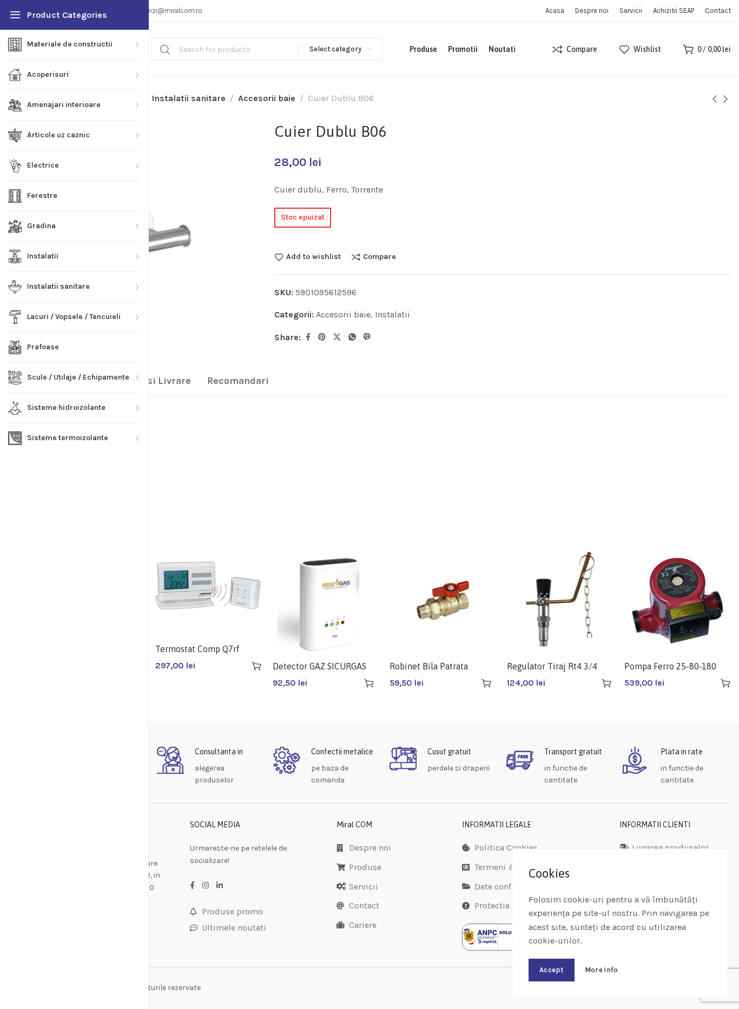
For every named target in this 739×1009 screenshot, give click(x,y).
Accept (551, 970)
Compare (379, 257)
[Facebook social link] (308, 337)
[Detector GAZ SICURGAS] (326, 600)
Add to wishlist (313, 257)
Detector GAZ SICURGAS (319, 666)
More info (601, 970)
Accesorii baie (266, 98)
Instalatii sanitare (188, 98)
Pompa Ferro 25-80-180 (670, 666)
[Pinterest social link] (321, 337)
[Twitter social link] (337, 337)
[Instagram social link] (206, 886)
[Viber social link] (367, 337)
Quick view (237, 666)
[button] (256, 665)
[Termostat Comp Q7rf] (208, 591)
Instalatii (392, 314)
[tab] (238, 381)
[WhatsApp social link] (352, 337)
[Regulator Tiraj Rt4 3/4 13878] (560, 600)
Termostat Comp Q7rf (197, 649)
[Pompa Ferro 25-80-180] (677, 600)
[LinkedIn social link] (220, 886)
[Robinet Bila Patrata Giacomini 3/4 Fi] (443, 600)
